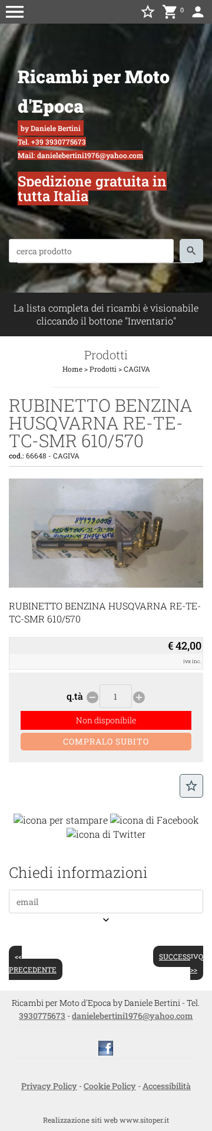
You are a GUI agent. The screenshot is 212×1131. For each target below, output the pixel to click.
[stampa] (61, 818)
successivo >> (181, 963)
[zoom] (106, 584)
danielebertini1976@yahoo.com (132, 1015)
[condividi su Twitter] (106, 833)
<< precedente (33, 963)
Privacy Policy (49, 1085)
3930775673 (42, 1015)
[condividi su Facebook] (154, 818)
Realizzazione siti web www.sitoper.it (106, 1120)
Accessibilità (167, 1085)
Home (72, 368)
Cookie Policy (110, 1085)
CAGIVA (137, 368)
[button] (14, 12)
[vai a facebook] (105, 1047)
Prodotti (103, 368)
